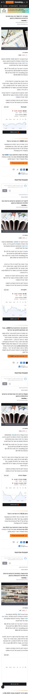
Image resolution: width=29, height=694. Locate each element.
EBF (19, 614)
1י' (25, 119)
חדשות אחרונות (23, 6)
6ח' (17, 119)
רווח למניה (24, 63)
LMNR (16, 242)
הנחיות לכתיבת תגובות (23, 194)
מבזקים (5, 6)
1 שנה (14, 119)
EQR (12, 59)
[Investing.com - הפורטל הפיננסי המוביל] (20, 2)
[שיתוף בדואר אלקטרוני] (14, 169)
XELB (13, 435)
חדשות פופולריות (13, 6)
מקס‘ (7, 119)
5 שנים (10, 119)
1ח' (20, 119)
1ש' (22, 119)
